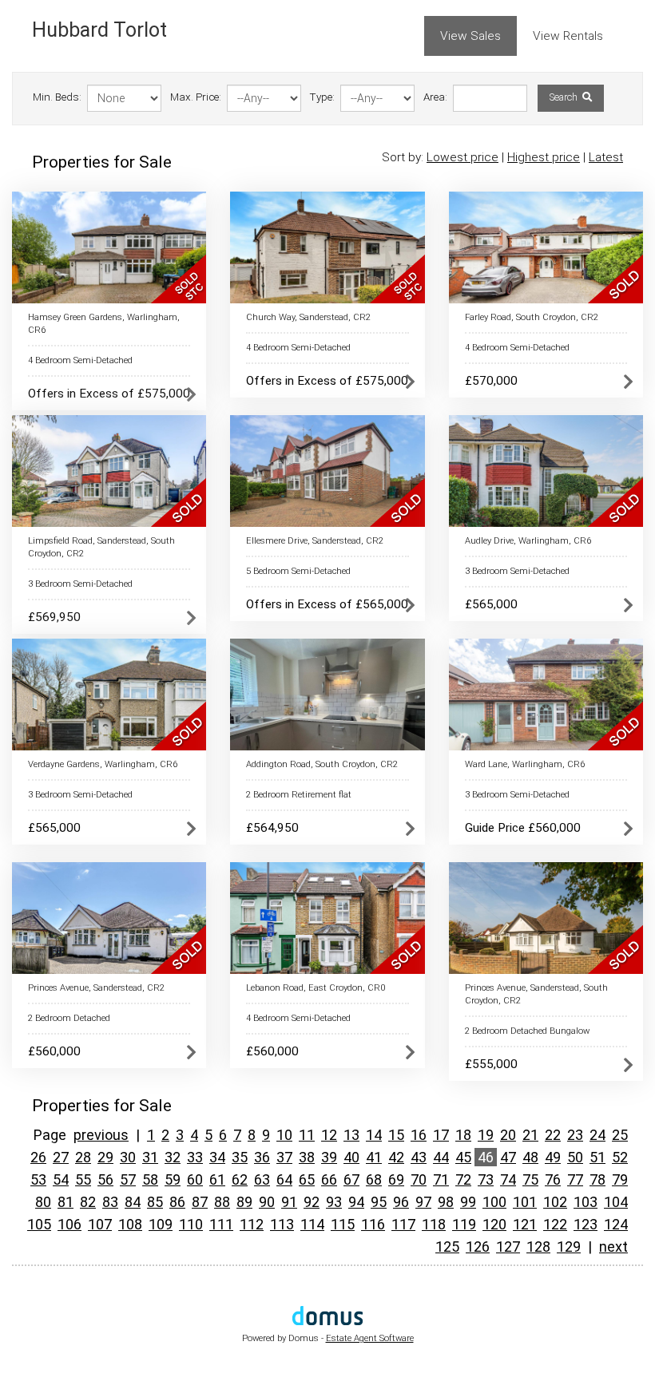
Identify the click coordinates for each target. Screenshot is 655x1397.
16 (419, 1134)
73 (486, 1179)
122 (555, 1224)
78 (597, 1179)
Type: (322, 97)
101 (525, 1201)
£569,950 (54, 617)
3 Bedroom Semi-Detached (80, 584)
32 (173, 1157)
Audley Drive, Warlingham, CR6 (528, 541)
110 (191, 1224)
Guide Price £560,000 (523, 828)
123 (585, 1224)
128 (538, 1246)
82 (88, 1201)
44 (441, 1157)
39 (329, 1157)
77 (575, 1179)
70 (419, 1179)
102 (555, 1201)
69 (396, 1179)
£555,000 (491, 1064)
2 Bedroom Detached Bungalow (527, 1031)
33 (195, 1157)
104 (616, 1201)
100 (494, 1201)
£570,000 (491, 381)
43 (419, 1157)
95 (379, 1201)
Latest (606, 157)
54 (61, 1179)
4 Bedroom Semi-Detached (80, 360)
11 (307, 1134)
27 (61, 1157)
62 (240, 1179)
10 (284, 1134)
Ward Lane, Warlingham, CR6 (525, 764)
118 (434, 1224)
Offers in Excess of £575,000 (109, 393)
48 (530, 1157)
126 (478, 1246)
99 (468, 1201)
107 (100, 1224)
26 (38, 1157)
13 (351, 1134)
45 (463, 1157)
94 (356, 1201)
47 (508, 1157)
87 (200, 1201)
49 (553, 1157)
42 (396, 1157)
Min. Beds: (57, 97)
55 (83, 1179)
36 (262, 1157)
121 (525, 1224)
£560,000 (54, 1051)
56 (105, 1179)
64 (284, 1179)
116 (373, 1224)
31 (150, 1157)
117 (403, 1224)
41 (374, 1157)
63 (262, 1179)
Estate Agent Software (370, 1338)
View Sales (470, 36)
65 (307, 1179)
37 (284, 1157)
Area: (435, 97)
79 (620, 1179)
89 (244, 1201)
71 (441, 1179)
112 (252, 1224)
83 (110, 1201)
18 (463, 1134)
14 (374, 1134)
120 (494, 1224)
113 (282, 1224)
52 (620, 1157)
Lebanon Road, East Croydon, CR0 (315, 988)
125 (447, 1246)
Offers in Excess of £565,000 (327, 604)
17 (441, 1134)
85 (155, 1201)
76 (553, 1179)
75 (530, 1179)
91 (289, 1201)
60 (195, 1179)
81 (65, 1201)
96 (401, 1201)
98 (446, 1201)
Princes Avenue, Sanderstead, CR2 (96, 988)
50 (575, 1157)
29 (105, 1157)
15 (396, 1134)
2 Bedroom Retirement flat (298, 795)
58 (150, 1179)
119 (464, 1224)
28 (83, 1157)
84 (133, 1201)
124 (616, 1224)
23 (575, 1134)
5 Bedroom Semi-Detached (298, 571)
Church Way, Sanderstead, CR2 (308, 317)
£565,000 (491, 604)
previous (101, 1134)
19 (486, 1134)
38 (307, 1157)
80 (43, 1201)
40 (351, 1157)
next (613, 1246)
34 (217, 1157)
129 (569, 1246)
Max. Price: (195, 97)
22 (553, 1134)
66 (329, 1179)
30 (128, 1157)
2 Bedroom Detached (69, 1018)
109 (161, 1224)
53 (38, 1179)
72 (463, 1179)
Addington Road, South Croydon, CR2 (322, 764)
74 (508, 1179)
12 (329, 1134)
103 (585, 1201)
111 (221, 1224)
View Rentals (568, 36)
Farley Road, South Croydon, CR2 (531, 317)
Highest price (543, 157)
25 (620, 1134)
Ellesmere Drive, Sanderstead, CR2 (314, 541)
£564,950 (272, 828)
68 (374, 1179)
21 (530, 1134)
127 (508, 1246)
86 (177, 1201)
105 (39, 1224)
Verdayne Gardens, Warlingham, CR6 (102, 764)
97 (423, 1201)
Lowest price (462, 157)
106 (69, 1224)
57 (128, 1179)
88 (222, 1201)
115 (343, 1224)
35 (240, 1157)
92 (312, 1201)
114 (312, 1224)
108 (130, 1224)
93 (334, 1201)
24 (597, 1134)
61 (217, 1179)
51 (597, 1157)
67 (351, 1179)
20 (508, 1134)
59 (173, 1179)
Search (565, 97)
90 (267, 1201)
